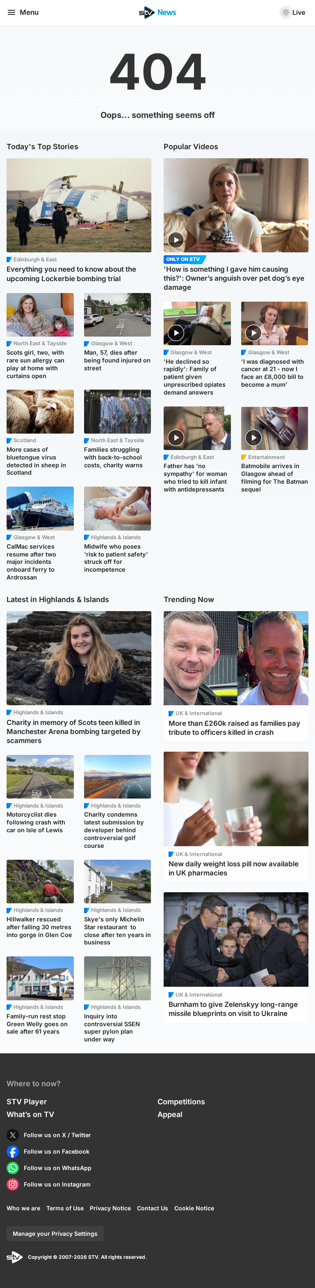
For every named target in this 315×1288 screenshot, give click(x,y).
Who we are (23, 1208)
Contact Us (152, 1208)
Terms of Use (65, 1208)
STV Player (27, 1101)
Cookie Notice (194, 1208)
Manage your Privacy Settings (55, 1233)
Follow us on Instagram (57, 1184)
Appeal (170, 1114)
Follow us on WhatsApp (57, 1167)
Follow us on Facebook (56, 1151)
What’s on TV (30, 1114)
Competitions (181, 1101)
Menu (29, 12)
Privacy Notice (110, 1208)
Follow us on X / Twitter (57, 1134)
